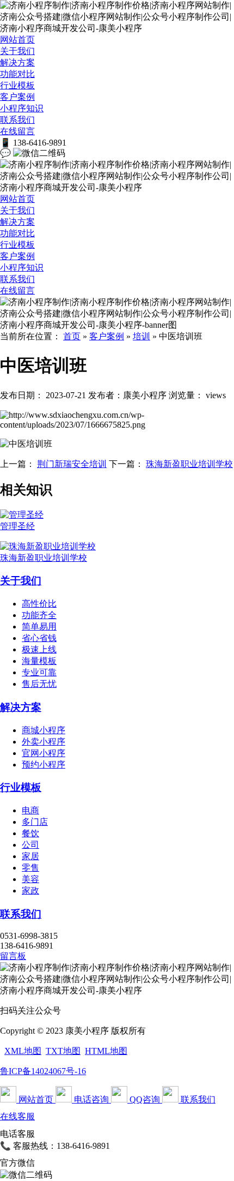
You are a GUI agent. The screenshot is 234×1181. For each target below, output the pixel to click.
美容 (30, 879)
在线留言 (17, 131)
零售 (30, 867)
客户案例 (17, 96)
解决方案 (17, 62)
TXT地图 (63, 1051)
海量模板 (39, 661)
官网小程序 (43, 753)
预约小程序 (43, 764)
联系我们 (17, 119)
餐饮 (30, 833)
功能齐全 (39, 615)
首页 (72, 336)
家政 (30, 890)
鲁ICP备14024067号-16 (43, 1071)
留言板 (13, 956)
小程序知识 (22, 108)
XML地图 (22, 1051)
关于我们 (17, 51)
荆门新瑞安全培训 (72, 464)
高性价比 (39, 603)
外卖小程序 (43, 741)
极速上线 (39, 649)
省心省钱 (39, 638)
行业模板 (17, 85)
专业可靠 (39, 672)
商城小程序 (43, 730)
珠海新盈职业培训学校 (189, 464)
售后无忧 (39, 683)
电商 (30, 810)
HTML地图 (106, 1051)
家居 (30, 856)
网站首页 (17, 39)
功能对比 (17, 74)
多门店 (35, 821)
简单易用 (39, 626)
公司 (30, 844)
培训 (141, 336)
